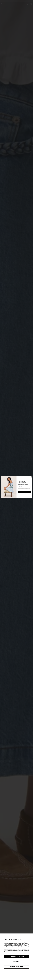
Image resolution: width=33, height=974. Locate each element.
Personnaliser (16, 961)
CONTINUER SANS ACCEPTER (16, 966)
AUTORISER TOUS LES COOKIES (17, 956)
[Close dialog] (31, 477)
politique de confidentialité (16, 946)
